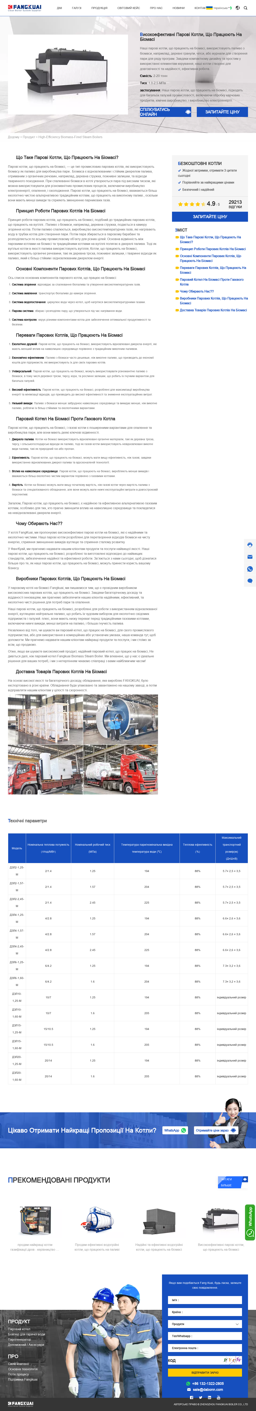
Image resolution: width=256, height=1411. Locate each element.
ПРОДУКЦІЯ (99, 8)
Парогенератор (19, 1339)
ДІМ (59, 8)
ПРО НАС (156, 8)
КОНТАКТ (201, 8)
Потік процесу (18, 1374)
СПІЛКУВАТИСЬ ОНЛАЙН (155, 112)
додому (13, 137)
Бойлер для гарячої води (26, 1334)
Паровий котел (19, 1329)
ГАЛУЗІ (76, 8)
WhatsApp (171, 1130)
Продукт (29, 137)
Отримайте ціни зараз (212, 1130)
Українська (220, 8)
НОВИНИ (179, 8)
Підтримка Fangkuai (23, 1379)
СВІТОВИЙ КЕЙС (128, 8)
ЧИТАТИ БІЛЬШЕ (226, 1182)
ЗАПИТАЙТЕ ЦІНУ (222, 112)
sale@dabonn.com (208, 1390)
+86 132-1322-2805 (208, 1384)
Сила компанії (18, 1364)
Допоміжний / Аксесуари (26, 1344)
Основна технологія (23, 1369)
